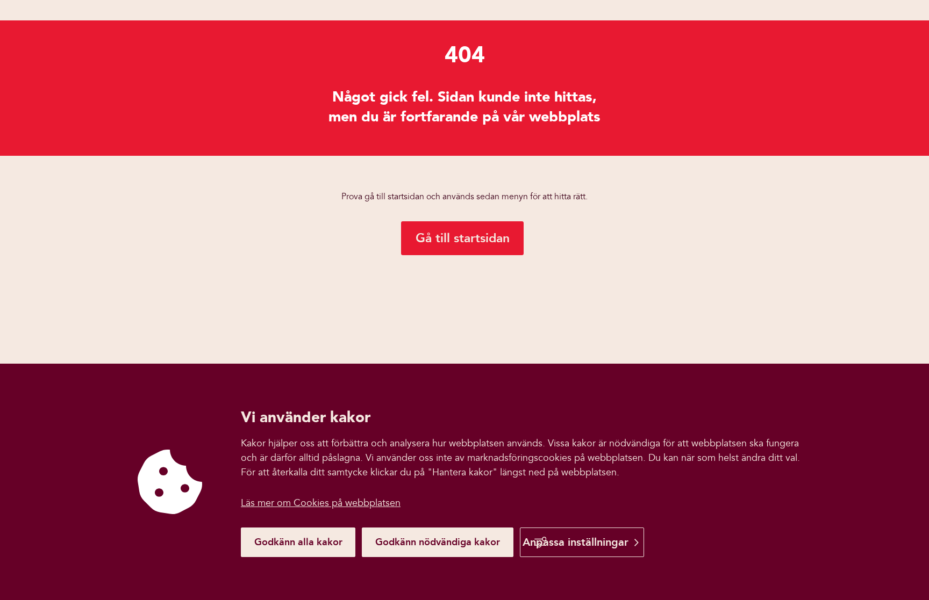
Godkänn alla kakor (298, 542)
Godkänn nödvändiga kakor (437, 542)
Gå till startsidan (463, 238)
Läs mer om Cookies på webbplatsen (321, 503)
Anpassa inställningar (575, 542)
